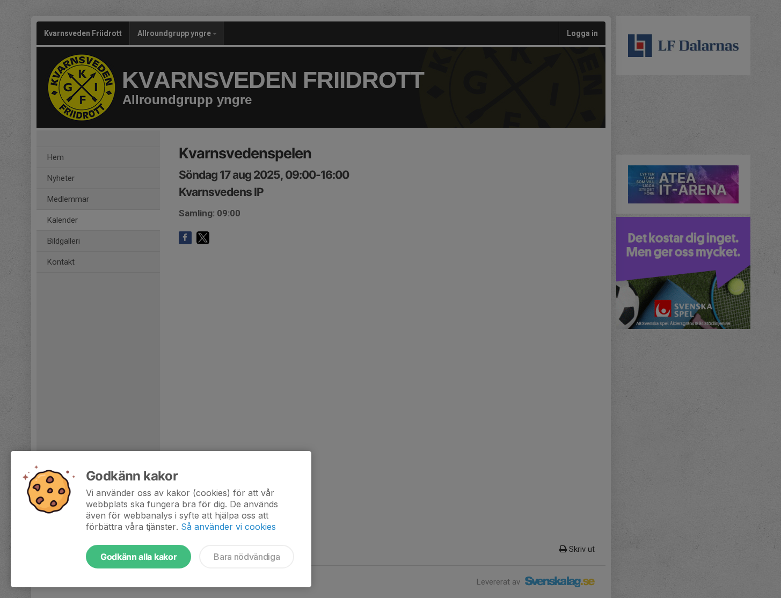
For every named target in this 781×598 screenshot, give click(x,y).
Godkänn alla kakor (138, 556)
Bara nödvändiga (247, 556)
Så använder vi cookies (228, 526)
